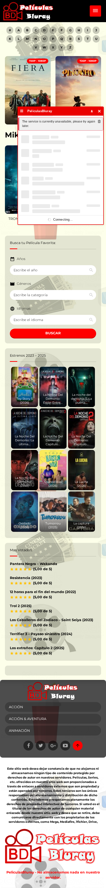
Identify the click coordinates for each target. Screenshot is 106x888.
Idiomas (24, 308)
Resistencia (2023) (26, 578)
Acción (16, 707)
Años (21, 259)
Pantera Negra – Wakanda (33, 564)
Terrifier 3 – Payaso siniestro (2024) (41, 634)
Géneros (24, 283)
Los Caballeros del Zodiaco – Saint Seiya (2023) (51, 620)
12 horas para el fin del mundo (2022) (43, 592)
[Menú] (22, 111)
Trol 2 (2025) (21, 606)
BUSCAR (53, 333)
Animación (19, 730)
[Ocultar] (99, 111)
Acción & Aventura (27, 719)
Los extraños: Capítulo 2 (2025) (37, 648)
